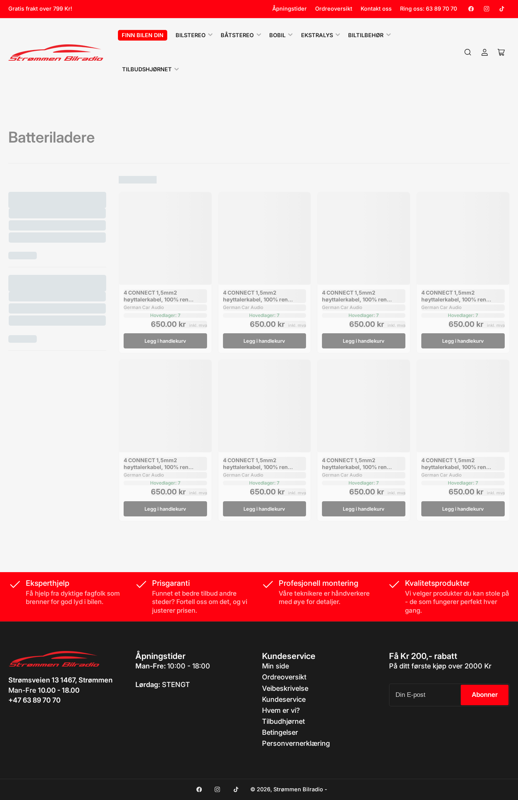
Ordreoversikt (333, 8)
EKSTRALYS (317, 35)
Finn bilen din (142, 35)
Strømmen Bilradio (298, 789)
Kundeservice (284, 699)
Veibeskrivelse (285, 688)
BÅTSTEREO (237, 35)
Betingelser (280, 732)
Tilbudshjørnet (147, 69)
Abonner (485, 694)
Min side (275, 666)
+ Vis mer (22, 255)
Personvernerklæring (296, 743)
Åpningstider (289, 8)
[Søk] (468, 52)
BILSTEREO (191, 35)
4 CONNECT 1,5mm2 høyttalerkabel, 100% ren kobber (156, 299)
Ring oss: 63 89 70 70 (428, 8)
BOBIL (277, 35)
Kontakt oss (376, 8)
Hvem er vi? (281, 710)
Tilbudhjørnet (283, 721)
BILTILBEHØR (365, 35)
